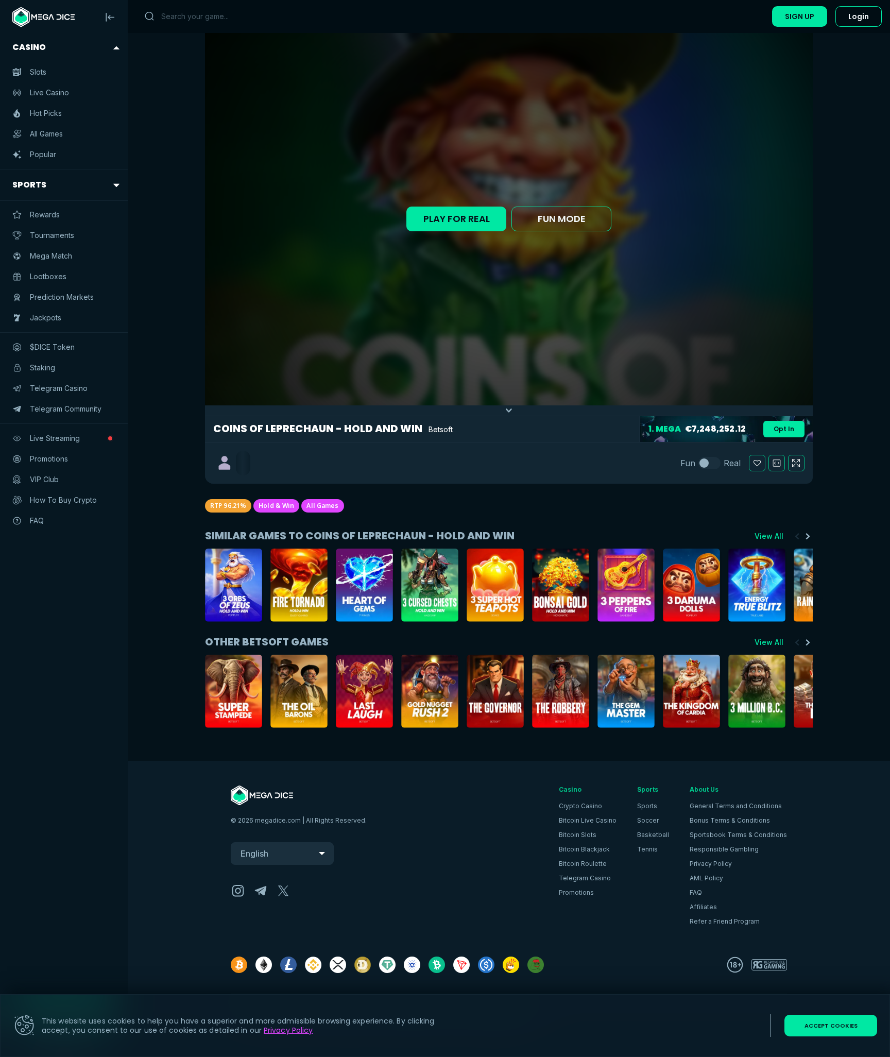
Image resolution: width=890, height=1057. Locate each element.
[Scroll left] (797, 536)
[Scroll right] (807, 536)
